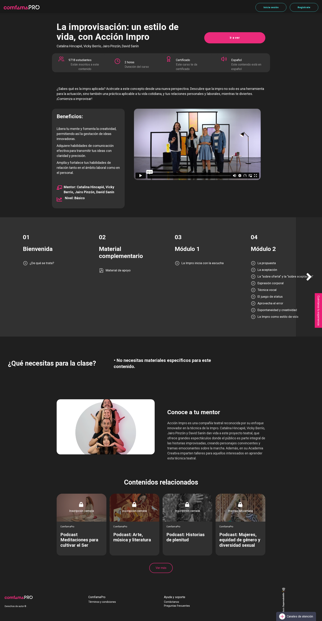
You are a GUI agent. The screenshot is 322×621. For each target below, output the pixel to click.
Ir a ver (235, 37)
